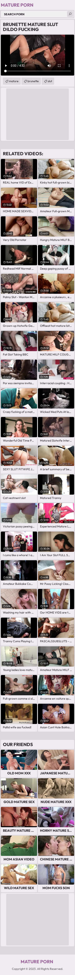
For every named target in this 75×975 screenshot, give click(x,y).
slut (50, 81)
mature (14, 81)
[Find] (70, 14)
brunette (33, 81)
